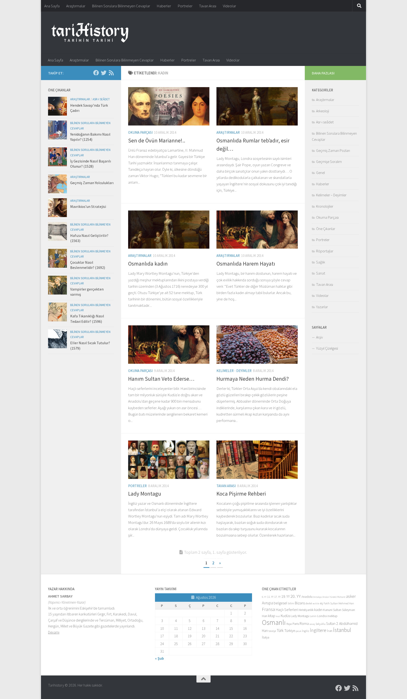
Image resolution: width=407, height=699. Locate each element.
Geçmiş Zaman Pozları (333, 150)
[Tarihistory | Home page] (89, 33)
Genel (320, 172)
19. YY (285, 596)
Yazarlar (322, 306)
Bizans (300, 603)
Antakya (317, 596)
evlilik (316, 603)
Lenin (313, 616)
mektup (332, 616)
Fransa (268, 609)
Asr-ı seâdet (101, 99)
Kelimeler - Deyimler (234, 370)
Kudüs (285, 616)
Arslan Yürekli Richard (333, 596)
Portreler (185, 5)
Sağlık (320, 262)
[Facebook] (96, 73)
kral (278, 616)
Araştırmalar (75, 5)
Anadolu (307, 597)
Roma (304, 623)
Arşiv (319, 337)
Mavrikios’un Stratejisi (88, 206)
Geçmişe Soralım (329, 161)
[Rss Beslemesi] (111, 73)
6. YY (264, 596)
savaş (312, 624)
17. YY (277, 596)
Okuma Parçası (140, 132)
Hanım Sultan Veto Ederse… (161, 378)
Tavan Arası (207, 5)
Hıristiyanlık (306, 610)
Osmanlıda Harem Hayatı (245, 263)
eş (321, 603)
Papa (289, 624)
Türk (280, 630)
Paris (296, 624)
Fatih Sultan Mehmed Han (339, 603)
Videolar (229, 5)
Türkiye (289, 630)
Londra (322, 616)
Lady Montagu (144, 493)
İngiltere (318, 630)
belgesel (280, 603)
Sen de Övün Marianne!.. (156, 140)
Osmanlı (274, 622)
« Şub (159, 658)
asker (351, 596)
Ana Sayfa (52, 5)
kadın (318, 609)
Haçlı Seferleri (287, 609)
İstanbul (342, 629)
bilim (291, 603)
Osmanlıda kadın (148, 263)
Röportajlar (324, 251)
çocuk (298, 631)
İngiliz (305, 631)
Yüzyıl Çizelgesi (327, 348)
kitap (271, 616)
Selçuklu (321, 624)
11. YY (270, 596)
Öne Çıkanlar (325, 228)
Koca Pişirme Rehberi (241, 493)
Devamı (53, 632)
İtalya (265, 637)
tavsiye (272, 631)
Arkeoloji (322, 111)
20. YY (295, 596)
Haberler (164, 5)
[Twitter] (103, 73)
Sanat (320, 273)
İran (329, 631)
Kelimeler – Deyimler (331, 195)
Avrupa (267, 603)
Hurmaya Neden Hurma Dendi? (252, 378)
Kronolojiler (324, 206)
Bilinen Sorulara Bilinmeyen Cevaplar (121, 5)
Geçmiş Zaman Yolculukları (92, 182)
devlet (308, 603)
